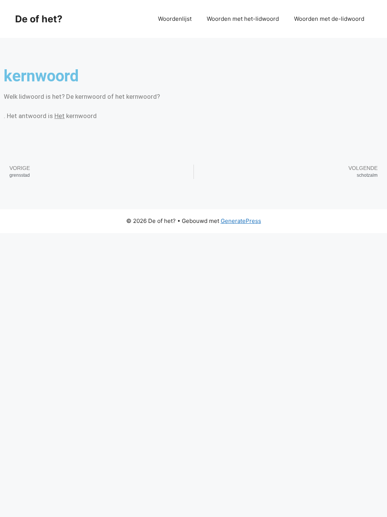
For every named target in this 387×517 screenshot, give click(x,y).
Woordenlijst (175, 18)
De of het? (38, 19)
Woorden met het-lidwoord (243, 18)
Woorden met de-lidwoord (329, 18)
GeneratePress (241, 220)
